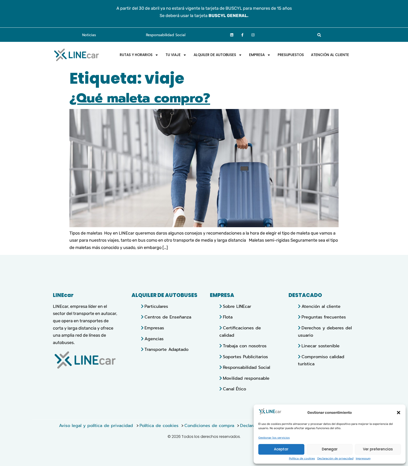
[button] (398, 412)
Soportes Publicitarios (245, 356)
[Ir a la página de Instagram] (253, 34)
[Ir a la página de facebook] (242, 34)
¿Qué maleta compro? (139, 98)
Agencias (154, 338)
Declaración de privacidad (335, 458)
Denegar (330, 449)
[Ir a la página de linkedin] (232, 34)
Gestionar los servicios (274, 437)
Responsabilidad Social (165, 35)
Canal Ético (234, 389)
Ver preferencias (378, 449)
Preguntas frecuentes (324, 317)
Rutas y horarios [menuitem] (136, 55)
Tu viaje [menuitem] (173, 55)
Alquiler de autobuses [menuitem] (215, 55)
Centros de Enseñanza (167, 317)
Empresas (154, 328)
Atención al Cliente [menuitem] (330, 55)
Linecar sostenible (321, 346)
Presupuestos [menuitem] (291, 55)
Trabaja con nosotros (245, 346)
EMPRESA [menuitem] (257, 55)
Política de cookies (302, 458)
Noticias (89, 35)
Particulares (156, 306)
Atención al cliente (321, 306)
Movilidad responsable (246, 378)
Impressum (363, 458)
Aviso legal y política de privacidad (97, 425)
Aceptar (281, 449)
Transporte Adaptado (166, 349)
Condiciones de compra (209, 425)
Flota (228, 317)
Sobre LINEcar (237, 306)
